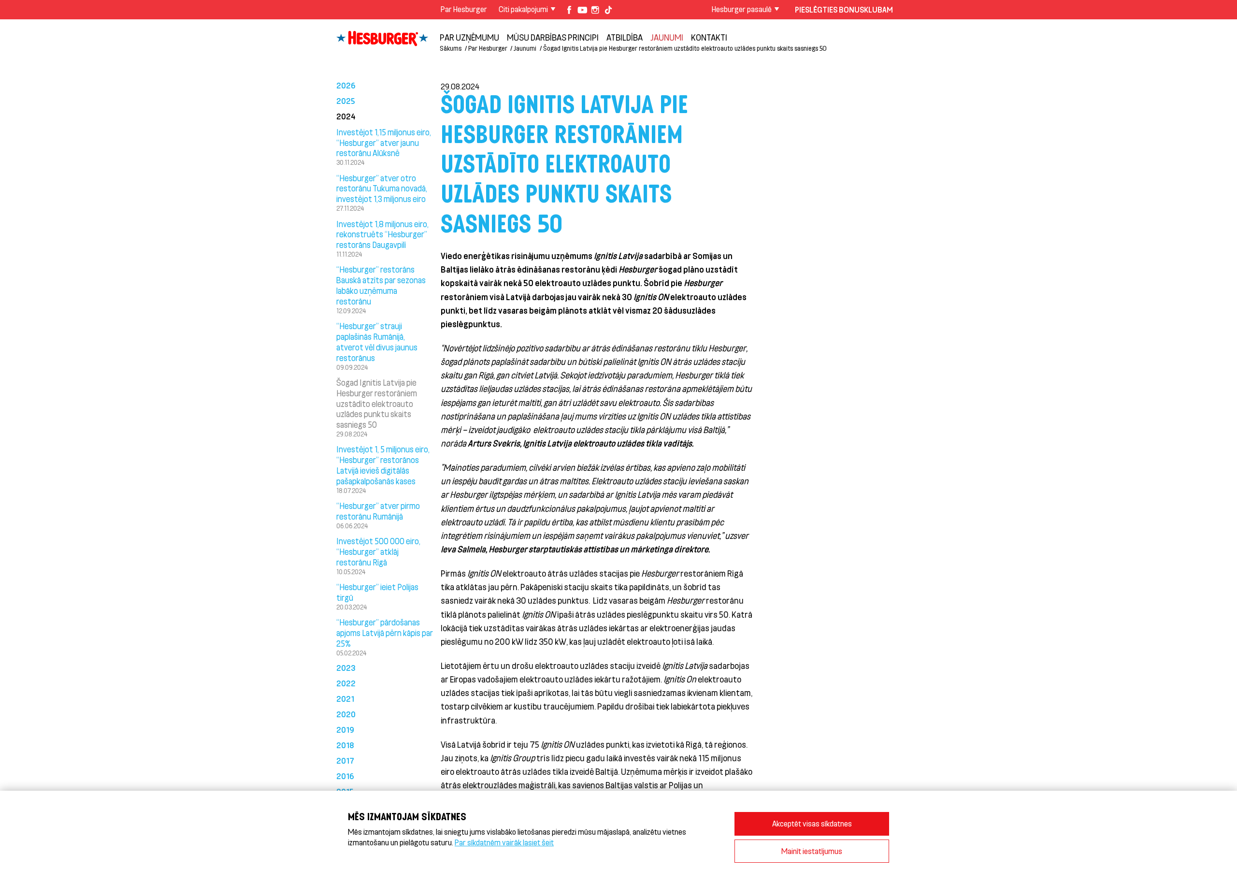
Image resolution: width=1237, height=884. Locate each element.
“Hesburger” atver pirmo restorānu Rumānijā (378, 511)
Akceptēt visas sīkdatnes (812, 823)
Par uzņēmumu (469, 37)
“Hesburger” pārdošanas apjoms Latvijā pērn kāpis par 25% (384, 632)
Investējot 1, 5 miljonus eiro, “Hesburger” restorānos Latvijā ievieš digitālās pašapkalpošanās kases (383, 464)
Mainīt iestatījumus (811, 850)
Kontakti (709, 37)
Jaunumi (666, 37)
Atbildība (624, 37)
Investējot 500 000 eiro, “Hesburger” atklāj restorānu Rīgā (378, 551)
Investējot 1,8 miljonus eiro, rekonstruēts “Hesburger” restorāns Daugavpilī (382, 234)
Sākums (450, 48)
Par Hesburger (464, 9)
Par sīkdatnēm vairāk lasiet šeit (504, 842)
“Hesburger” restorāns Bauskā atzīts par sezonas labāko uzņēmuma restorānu (381, 284)
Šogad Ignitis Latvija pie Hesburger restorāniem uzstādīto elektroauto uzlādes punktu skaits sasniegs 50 (376, 403)
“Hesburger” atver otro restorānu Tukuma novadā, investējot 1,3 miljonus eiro (381, 188)
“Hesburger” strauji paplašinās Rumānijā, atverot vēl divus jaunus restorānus (376, 341)
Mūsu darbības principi (553, 37)
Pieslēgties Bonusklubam (844, 9)
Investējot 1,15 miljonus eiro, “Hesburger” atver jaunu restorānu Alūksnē (383, 142)
